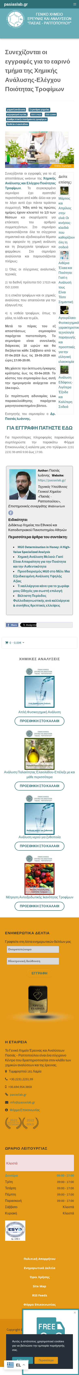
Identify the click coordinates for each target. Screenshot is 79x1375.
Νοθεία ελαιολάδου (17, 124)
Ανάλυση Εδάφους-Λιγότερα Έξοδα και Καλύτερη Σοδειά (66, 392)
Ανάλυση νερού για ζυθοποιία (40, 837)
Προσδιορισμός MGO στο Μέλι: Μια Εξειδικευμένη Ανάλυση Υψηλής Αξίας (41, 576)
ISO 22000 (51, 114)
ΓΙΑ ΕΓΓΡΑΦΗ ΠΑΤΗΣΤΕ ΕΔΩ (40, 428)
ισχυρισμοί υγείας (17, 114)
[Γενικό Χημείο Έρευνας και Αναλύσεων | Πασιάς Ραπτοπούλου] (39, 19)
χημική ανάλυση (16, 109)
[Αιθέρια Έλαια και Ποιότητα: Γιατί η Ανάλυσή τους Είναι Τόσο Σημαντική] (64, 255)
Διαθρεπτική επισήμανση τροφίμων (27, 119)
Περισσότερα (46, 1360)
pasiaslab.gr (18, 1094)
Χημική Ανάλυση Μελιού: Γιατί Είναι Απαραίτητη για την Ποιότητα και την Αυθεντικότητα (39, 561)
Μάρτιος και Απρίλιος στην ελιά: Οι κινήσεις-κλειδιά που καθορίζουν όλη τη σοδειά (67, 223)
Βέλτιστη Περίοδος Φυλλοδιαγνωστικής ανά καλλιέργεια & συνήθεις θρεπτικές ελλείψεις (41, 600)
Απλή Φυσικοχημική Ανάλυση (39, 712)
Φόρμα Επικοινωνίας (25, 1110)
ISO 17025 (36, 114)
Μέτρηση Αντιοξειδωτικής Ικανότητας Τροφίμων (39, 897)
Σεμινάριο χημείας (39, 109)
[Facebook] (10, 512)
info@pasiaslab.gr (22, 1102)
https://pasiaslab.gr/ (52, 480)
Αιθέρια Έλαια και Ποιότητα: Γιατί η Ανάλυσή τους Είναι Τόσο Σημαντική (66, 282)
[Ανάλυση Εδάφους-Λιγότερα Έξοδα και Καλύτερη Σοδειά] (64, 369)
